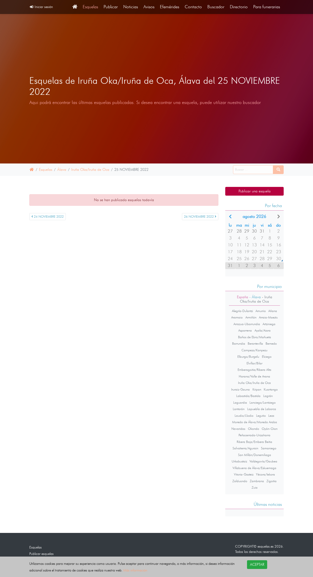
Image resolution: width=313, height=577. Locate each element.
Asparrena (245, 330)
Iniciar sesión (43, 7)
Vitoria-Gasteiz (243, 474)
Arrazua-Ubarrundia (246, 324)
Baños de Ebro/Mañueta (254, 337)
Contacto (193, 6)
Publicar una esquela (255, 191)
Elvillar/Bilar (254, 363)
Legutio (261, 416)
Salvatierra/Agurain (245, 448)
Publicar (111, 6)
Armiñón (250, 317)
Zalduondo (239, 481)
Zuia (255, 487)
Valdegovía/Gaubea (263, 461)
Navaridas (238, 429)
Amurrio (260, 311)
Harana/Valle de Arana (254, 376)
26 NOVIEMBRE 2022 (199, 217)
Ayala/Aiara (263, 330)
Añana (272, 311)
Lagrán (268, 396)
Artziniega (269, 324)
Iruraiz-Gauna (240, 389)
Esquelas (90, 6)
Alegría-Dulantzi (242, 311)
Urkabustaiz (239, 461)
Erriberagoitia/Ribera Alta (254, 370)
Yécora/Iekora (265, 474)
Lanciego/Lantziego (263, 402)
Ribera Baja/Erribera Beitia (254, 442)
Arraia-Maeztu (268, 317)
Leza (271, 416)
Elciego (267, 357)
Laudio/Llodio (244, 416)
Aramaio (237, 317)
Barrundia (238, 343)
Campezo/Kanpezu (254, 350)
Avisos (148, 6)
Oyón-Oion (269, 429)
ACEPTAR (257, 564)
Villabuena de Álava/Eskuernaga (254, 468)
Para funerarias (266, 6)
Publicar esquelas (41, 554)
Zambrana (257, 481)
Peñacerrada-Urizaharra (254, 435)
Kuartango (271, 389)
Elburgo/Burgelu (248, 357)
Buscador (215, 6)
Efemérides (169, 6)
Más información (135, 570)
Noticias (130, 6)
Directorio (239, 6)
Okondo (253, 429)
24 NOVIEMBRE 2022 (48, 217)
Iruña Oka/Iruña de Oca (90, 169)
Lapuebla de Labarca (261, 409)
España (242, 297)
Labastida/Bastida (248, 396)
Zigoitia (271, 481)
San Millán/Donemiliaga (254, 455)
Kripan (257, 389)
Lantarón (238, 409)
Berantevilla (255, 343)
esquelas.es (266, 546)
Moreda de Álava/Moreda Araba (254, 422)
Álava (61, 169)
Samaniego (268, 448)
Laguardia (240, 402)
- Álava (254, 297)
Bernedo (271, 343)
